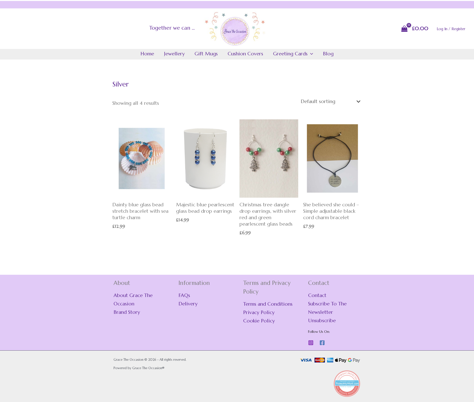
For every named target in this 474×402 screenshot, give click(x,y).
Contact (317, 295)
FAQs (184, 295)
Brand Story (127, 312)
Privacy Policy (259, 312)
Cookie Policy (259, 321)
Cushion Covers (245, 54)
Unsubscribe (322, 320)
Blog (328, 54)
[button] (310, 54)
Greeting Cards (290, 54)
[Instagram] (311, 342)
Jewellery (174, 54)
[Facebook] (322, 342)
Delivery (188, 304)
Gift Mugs (206, 54)
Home (147, 54)
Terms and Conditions (268, 304)
